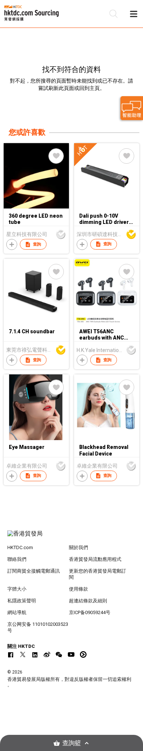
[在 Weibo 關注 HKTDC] (47, 654)
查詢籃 (71, 743)
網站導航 (16, 612)
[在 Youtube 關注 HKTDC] (71, 654)
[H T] (106, 207)
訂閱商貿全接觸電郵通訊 (33, 571)
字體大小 (16, 589)
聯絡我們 (16, 559)
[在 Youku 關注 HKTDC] (83, 654)
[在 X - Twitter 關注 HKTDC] (22, 654)
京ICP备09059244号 (89, 612)
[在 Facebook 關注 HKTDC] (10, 654)
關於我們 (78, 547)
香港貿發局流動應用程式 (95, 559)
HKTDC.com (20, 547)
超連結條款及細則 (88, 600)
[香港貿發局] (71, 537)
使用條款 (78, 589)
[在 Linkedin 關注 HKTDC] (35, 654)
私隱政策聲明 (21, 600)
